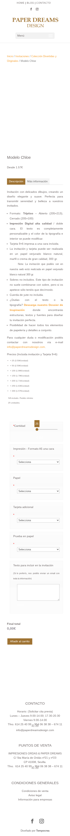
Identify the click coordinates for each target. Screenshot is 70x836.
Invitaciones (22, 56)
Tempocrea (42, 830)
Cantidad (19, 425)
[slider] (37, 429)
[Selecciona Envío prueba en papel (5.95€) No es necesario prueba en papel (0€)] (38, 549)
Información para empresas (35, 799)
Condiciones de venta (35, 790)
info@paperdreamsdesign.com (26, 346)
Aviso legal (35, 795)
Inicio (10, 56)
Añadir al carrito (20, 641)
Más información (37, 181)
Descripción (16, 181)
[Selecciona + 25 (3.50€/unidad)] (38, 461)
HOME (20, 3)
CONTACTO (43, 3)
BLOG (30, 3)
